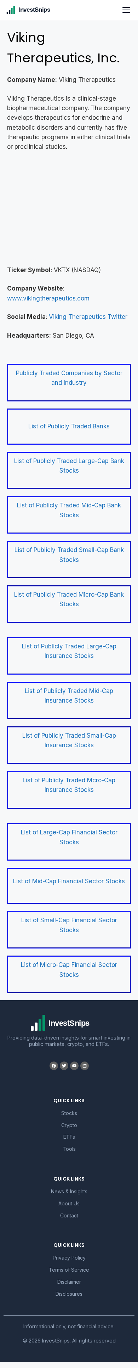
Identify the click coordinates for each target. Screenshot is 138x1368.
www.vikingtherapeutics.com (48, 298)
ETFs (69, 1137)
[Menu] (126, 10)
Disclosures (69, 1294)
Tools (69, 1149)
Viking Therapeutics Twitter (88, 316)
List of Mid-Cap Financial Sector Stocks (69, 881)
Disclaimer (69, 1282)
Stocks (69, 1113)
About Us (69, 1203)
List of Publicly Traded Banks (69, 426)
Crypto (69, 1125)
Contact (69, 1215)
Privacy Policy (69, 1258)
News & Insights (69, 1191)
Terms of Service (69, 1270)
